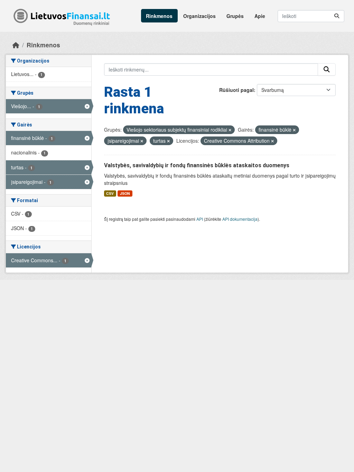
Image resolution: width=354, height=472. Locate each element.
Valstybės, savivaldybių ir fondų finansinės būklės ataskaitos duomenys (196, 165)
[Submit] (337, 16)
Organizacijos (199, 15)
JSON (125, 193)
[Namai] (15, 44)
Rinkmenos (159, 15)
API (199, 219)
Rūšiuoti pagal (236, 89)
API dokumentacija (240, 219)
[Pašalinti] (230, 130)
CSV (110, 193)
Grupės (235, 15)
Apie (259, 15)
